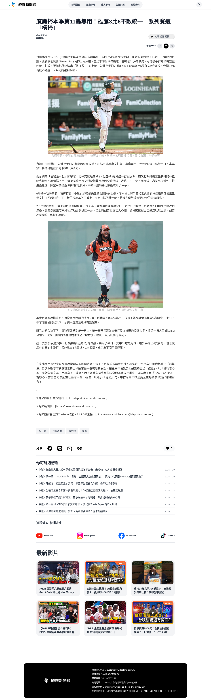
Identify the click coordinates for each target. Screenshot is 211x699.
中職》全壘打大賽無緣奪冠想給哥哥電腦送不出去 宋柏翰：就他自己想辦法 (80, 469)
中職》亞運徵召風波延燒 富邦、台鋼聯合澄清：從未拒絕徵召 (73, 511)
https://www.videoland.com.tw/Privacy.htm (125, 687)
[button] (159, 46)
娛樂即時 (90, 4)
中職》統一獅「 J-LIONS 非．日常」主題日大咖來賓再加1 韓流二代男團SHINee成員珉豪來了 (90, 476)
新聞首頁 (76, 4)
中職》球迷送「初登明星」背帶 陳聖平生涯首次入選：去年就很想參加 (78, 483)
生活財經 (120, 4)
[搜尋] (199, 4)
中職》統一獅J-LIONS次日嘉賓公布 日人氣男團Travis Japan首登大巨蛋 (77, 504)
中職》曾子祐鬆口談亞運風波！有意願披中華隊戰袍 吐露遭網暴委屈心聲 (79, 497)
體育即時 (105, 4)
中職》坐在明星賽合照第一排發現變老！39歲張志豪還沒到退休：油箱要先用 (80, 490)
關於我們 (135, 4)
